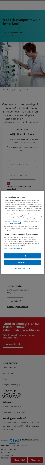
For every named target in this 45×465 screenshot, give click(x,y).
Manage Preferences (21, 268)
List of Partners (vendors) (12, 248)
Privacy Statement (14, 223)
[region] (22, 232)
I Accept (21, 256)
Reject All (21, 262)
